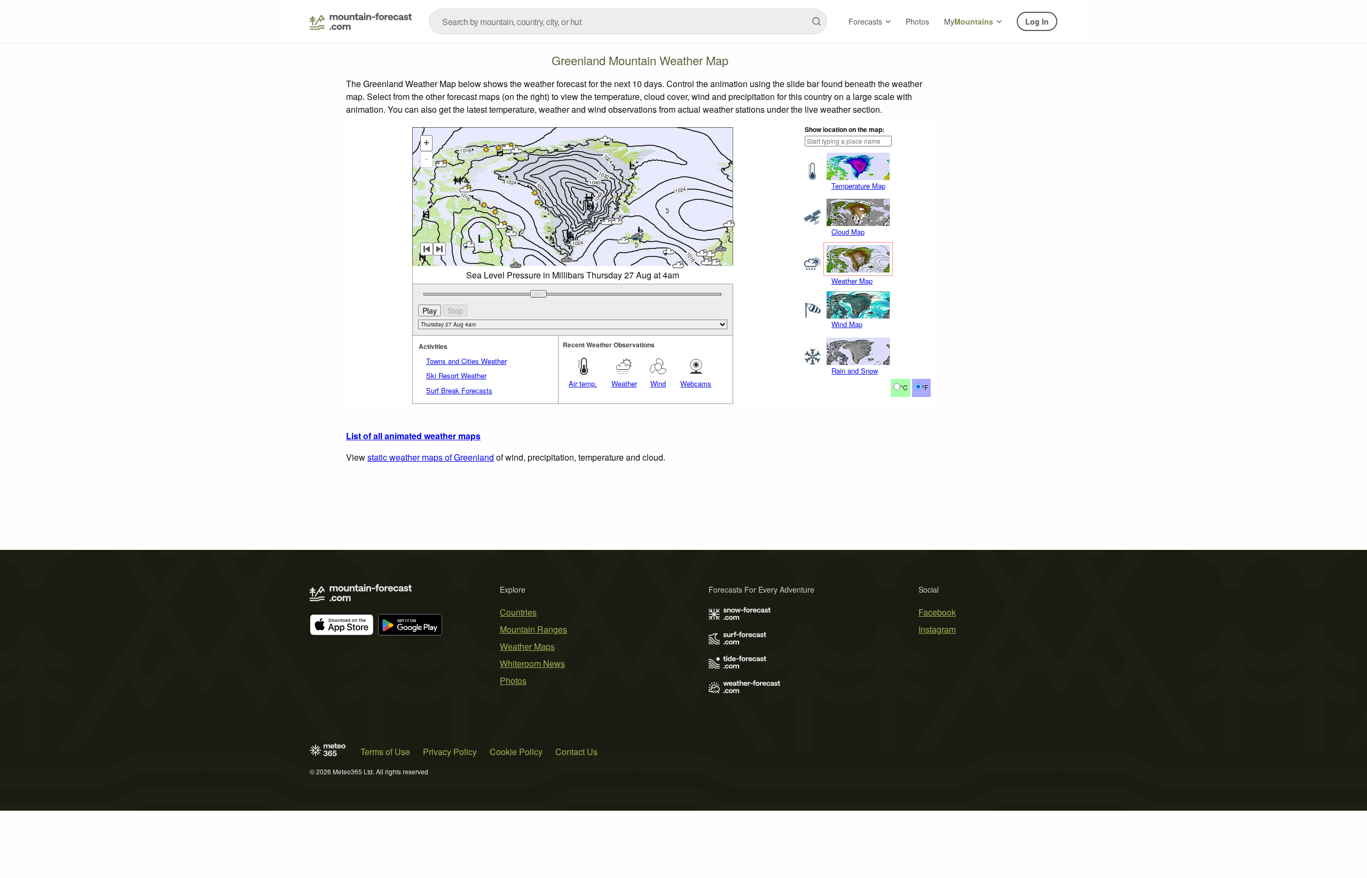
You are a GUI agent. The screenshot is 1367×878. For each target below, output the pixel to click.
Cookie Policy (516, 751)
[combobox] (628, 21)
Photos (917, 21)
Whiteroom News (532, 663)
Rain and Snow (854, 371)
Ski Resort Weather (456, 375)
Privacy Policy (450, 751)
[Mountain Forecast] (361, 21)
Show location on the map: (844, 129)
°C (904, 387)
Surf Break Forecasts (459, 390)
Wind (658, 383)
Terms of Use (385, 751)
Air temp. (583, 383)
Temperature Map (858, 186)
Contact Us (576, 751)
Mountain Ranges (533, 629)
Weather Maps (527, 646)
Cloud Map (848, 232)
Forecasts (865, 21)
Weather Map (852, 281)
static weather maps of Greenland (430, 457)
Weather (624, 383)
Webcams (695, 383)
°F (925, 387)
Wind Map (846, 324)
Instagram (937, 629)
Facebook (937, 612)
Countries (518, 612)
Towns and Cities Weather (466, 361)
